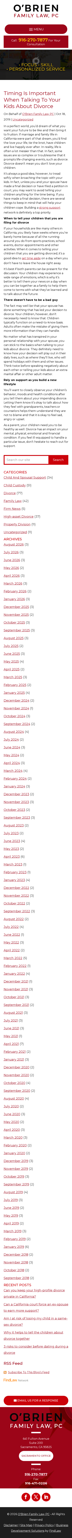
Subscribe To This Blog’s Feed (28, 1372)
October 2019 (14, 1177)
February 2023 (15, 872)
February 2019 (15, 1239)
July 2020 (11, 1106)
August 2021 (13, 1013)
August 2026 (14, 544)
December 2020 (16, 1067)
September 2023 (17, 818)
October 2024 (14, 716)
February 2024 (15, 779)
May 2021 (11, 1036)
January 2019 (14, 1247)
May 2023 (11, 849)
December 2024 (16, 700)
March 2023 (13, 864)
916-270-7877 (33, 39)
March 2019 (12, 1231)
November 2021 (16, 989)
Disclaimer (11, 1525)
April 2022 (12, 950)
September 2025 (17, 630)
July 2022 (11, 927)
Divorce (10, 493)
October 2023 (14, 810)
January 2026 (14, 599)
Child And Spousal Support (25, 477)
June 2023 (12, 841)
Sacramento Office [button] (36, 1455)
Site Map (26, 1525)
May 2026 (11, 568)
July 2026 (11, 552)
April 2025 (12, 669)
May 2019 (11, 1216)
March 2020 (13, 1137)
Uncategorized (22, 119)
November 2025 (16, 615)
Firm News (12, 509)
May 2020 (11, 1122)
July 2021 (11, 1020)
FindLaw (55, 1530)
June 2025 (12, 654)
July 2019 (11, 1200)
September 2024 (17, 724)
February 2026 (15, 591)
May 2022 (11, 942)
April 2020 (12, 1130)
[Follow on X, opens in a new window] (36, 1497)
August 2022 (14, 919)
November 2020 (16, 1075)
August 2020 (14, 1098)
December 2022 (16, 888)
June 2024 (12, 747)
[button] (36, 29)
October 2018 (14, 1270)
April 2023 (12, 857)
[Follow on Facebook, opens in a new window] (25, 1497)
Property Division (17, 524)
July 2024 (11, 740)
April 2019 (11, 1223)
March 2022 (13, 958)
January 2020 (14, 1153)
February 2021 (15, 1052)
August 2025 (14, 638)
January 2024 (14, 786)
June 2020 (12, 1114)
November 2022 (16, 896)
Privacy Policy (44, 1525)
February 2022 (15, 966)
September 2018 (16, 1278)
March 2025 (13, 677)
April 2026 (12, 576)
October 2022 (14, 903)
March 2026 (13, 583)
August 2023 (14, 825)
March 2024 (13, 771)
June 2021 (11, 1028)
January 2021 (14, 1059)
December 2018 (16, 1255)
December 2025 (16, 607)
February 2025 (15, 685)
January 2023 (14, 880)
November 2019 (16, 1169)
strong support (49, 207)
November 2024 (16, 708)
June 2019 (11, 1208)
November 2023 (16, 802)
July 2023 (11, 833)
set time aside (31, 258)
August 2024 (14, 732)
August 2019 (13, 1192)
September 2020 (17, 1091)
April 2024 (12, 763)
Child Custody (15, 485)
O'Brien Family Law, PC (38, 114)
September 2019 (16, 1184)
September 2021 (16, 1005)
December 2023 (16, 794)
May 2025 (11, 661)
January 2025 (14, 693)
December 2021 (16, 981)
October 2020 (14, 1083)
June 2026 (12, 560)
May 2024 (11, 755)
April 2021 (11, 1044)
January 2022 (14, 974)
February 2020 (15, 1145)
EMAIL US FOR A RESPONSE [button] (37, 1400)
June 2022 (12, 935)
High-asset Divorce (19, 517)
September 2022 (17, 911)
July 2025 (11, 646)
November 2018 (16, 1262)
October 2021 (14, 997)
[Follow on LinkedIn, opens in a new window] (46, 1497)
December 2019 (16, 1161)
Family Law (13, 501)
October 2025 (14, 622)
